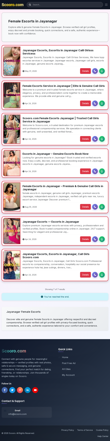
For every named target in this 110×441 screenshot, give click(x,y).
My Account (68, 375)
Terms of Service (85, 430)
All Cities (66, 369)
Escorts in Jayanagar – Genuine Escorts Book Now (56, 153)
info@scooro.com (17, 414)
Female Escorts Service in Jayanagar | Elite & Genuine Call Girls (64, 86)
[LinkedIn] (28, 390)
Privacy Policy (67, 430)
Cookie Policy (102, 430)
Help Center (103, 436)
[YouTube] (35, 390)
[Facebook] (5, 390)
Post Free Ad (68, 363)
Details (85, 71)
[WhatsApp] (102, 71)
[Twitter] (12, 390)
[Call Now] (95, 71)
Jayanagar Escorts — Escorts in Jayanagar (51, 221)
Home (65, 357)
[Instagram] (20, 390)
